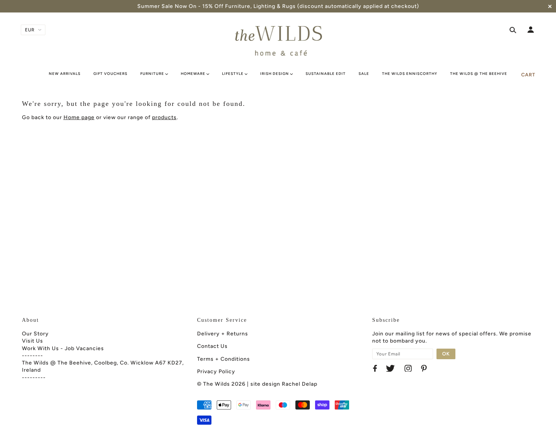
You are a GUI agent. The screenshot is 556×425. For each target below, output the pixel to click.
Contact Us (212, 346)
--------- (34, 377)
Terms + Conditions (223, 359)
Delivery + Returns (222, 333)
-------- (32, 355)
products (164, 117)
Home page (79, 117)
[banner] (278, 41)
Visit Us (32, 341)
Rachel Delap (299, 384)
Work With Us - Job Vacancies (63, 348)
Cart (528, 75)
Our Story (35, 333)
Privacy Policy (216, 371)
